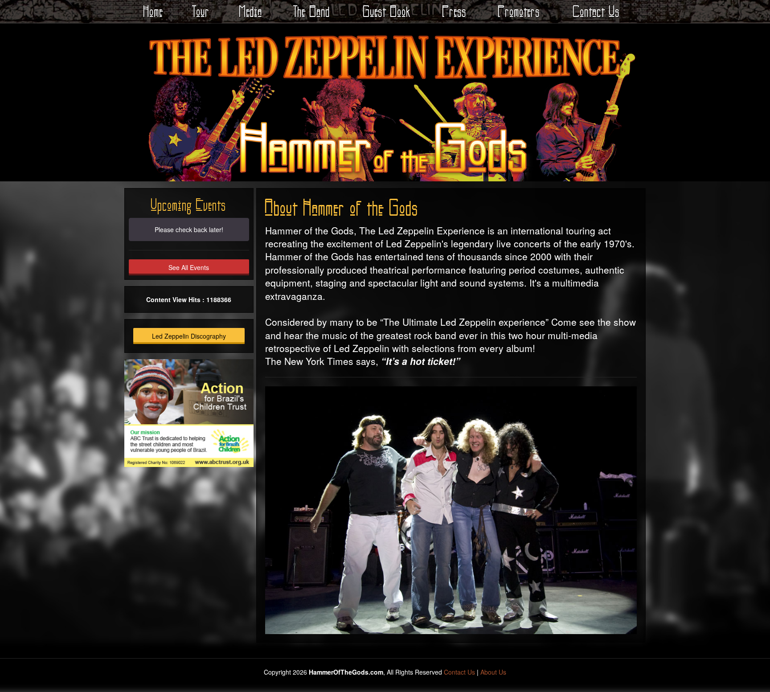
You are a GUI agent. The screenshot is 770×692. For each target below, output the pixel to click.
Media (250, 11)
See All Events (188, 267)
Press (454, 11)
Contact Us (596, 11)
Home (153, 11)
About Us (493, 671)
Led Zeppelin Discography (189, 336)
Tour (201, 11)
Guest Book (387, 11)
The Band (311, 11)
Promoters (519, 11)
